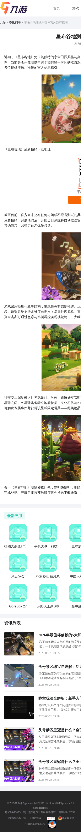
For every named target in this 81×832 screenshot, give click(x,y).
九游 (3, 22)
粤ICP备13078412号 (15, 812)
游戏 (75, 8)
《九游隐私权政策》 (17, 818)
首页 (56, 8)
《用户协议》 (36, 818)
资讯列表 (15, 22)
